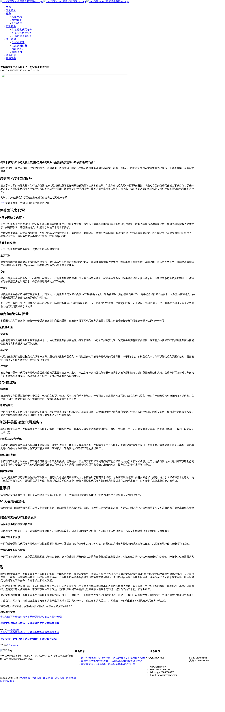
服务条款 (48, 678)
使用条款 (36, 678)
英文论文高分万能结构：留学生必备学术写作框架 (108, 664)
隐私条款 (59, 678)
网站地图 (71, 678)
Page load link (7, 681)
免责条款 (25, 678)
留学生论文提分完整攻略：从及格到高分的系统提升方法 (111, 661)
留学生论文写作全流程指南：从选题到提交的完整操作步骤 (113, 658)
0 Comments (13, 629)
